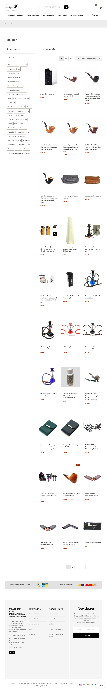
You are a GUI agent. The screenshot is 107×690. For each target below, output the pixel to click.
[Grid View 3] (61, 58)
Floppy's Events (93, 15)
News (30, 629)
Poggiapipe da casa (24, 132)
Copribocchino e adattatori (16, 107)
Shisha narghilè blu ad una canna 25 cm (48, 395)
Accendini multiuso (14, 69)
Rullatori (10, 149)
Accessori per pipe (13, 82)
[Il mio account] (101, 7)
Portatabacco (27, 140)
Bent (9, 98)
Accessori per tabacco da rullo (17, 94)
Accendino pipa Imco (47, 94)
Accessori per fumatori (15, 77)
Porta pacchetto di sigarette (16, 136)
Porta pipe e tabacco (14, 140)
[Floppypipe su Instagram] (13, 652)
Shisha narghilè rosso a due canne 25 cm (70, 348)
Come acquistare (34, 614)
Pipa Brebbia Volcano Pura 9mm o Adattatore (71, 495)
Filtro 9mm (20, 111)
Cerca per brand (34, 15)
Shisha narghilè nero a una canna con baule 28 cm (92, 249)
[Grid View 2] (66, 58)
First (27, 111)
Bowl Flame (16, 98)
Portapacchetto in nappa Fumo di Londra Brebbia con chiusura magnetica (48, 447)
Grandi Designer (19, 115)
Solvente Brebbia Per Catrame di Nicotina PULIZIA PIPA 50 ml (70, 396)
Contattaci (32, 634)
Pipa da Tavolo (12, 128)
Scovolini (26, 149)
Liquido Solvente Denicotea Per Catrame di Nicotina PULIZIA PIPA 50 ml (48, 299)
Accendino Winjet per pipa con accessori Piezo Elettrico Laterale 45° (48, 249)
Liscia (17, 119)
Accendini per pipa (13, 73)
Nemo (10, 124)
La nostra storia (34, 624)
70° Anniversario (13, 65)
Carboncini (11, 103)
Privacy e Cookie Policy (56, 629)
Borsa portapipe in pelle (93, 196)
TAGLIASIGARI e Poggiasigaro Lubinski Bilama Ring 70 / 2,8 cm (92, 447)
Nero (15, 124)
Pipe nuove (23, 128)
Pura (28, 145)
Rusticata (18, 149)
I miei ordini (52, 619)
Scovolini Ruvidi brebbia (93, 542)
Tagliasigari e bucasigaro (15, 153)
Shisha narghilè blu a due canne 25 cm (93, 297)
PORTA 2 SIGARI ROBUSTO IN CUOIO (91, 495)
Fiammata (11, 111)
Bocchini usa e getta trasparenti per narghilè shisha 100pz (70, 249)
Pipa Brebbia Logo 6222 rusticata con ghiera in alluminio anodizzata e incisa (92, 97)
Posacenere (11, 145)
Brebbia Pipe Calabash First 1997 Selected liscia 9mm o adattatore (93, 147)
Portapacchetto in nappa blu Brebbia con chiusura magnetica (71, 447)
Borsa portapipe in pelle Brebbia (70, 197)
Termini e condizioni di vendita (56, 635)
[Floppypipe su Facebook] (10, 652)
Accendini (24, 65)
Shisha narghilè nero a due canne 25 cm (47, 348)
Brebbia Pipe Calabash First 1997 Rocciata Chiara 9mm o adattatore (48, 147)
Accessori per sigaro (14, 90)
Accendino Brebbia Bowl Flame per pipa (71, 297)
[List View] (71, 58)
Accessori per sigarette (15, 86)
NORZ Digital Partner (41, 686)
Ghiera (10, 115)
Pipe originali (12, 132)
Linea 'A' (10, 119)
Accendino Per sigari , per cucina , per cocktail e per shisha (48, 496)
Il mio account (53, 614)
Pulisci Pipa (21, 145)
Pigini (21, 124)
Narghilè (24, 119)
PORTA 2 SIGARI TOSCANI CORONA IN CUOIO (71, 544)
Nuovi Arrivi (63, 15)
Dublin (29, 107)
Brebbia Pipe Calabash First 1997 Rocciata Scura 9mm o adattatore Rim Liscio (48, 199)
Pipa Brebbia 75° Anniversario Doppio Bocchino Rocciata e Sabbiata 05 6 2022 (91, 397)
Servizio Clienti (33, 619)
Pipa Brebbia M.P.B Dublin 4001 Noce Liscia (71, 95)
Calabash (26, 98)
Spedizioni (52, 624)
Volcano (27, 153)
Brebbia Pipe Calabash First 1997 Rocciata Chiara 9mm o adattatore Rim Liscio (71, 148)
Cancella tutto (14, 49)
